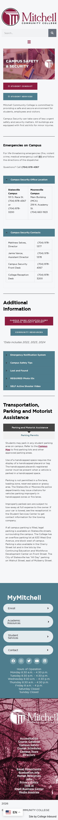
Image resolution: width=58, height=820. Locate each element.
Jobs (29, 779)
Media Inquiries (29, 792)
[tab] (29, 427)
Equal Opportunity (29, 769)
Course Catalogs (29, 741)
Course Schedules (29, 748)
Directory (29, 754)
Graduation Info (29, 772)
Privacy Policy (29, 782)
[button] (29, 42)
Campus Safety (29, 744)
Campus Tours (29, 751)
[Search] (52, 33)
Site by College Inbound (42, 816)
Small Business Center (29, 788)
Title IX (29, 785)
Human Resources (29, 775)
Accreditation (29, 738)
